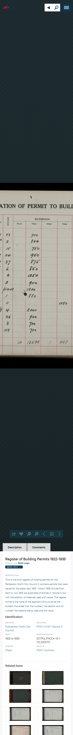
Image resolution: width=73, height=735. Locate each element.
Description (15, 547)
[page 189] (53, 696)
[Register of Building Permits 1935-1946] (53, 678)
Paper (8, 650)
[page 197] (20, 714)
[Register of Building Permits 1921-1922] (20, 678)
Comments (38, 547)
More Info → (14, 567)
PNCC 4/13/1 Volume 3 (49, 626)
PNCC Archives (45, 650)
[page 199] (53, 714)
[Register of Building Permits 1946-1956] (20, 696)
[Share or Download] (13, 534)
